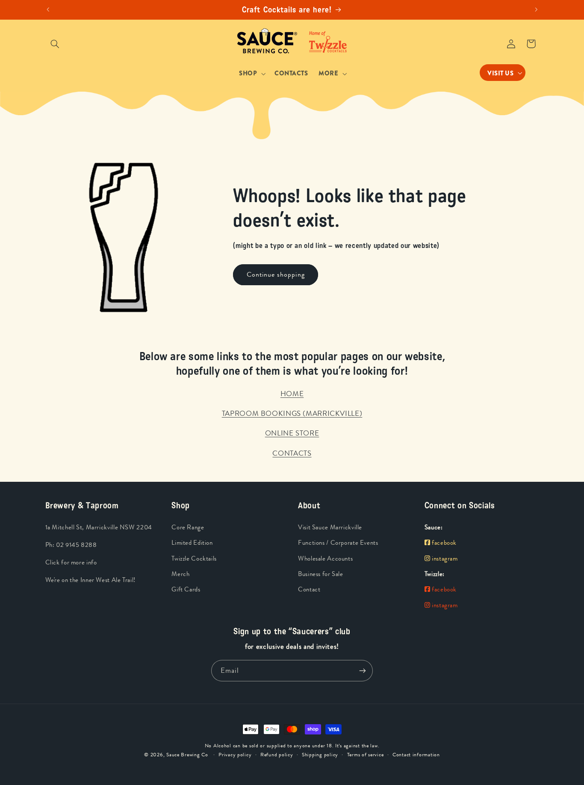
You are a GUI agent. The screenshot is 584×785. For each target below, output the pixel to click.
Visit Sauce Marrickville (330, 527)
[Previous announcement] (47, 9)
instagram (443, 558)
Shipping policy (320, 754)
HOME (292, 393)
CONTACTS (291, 453)
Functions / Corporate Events (338, 542)
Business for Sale (320, 574)
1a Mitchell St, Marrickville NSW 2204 (98, 527)
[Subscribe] (362, 670)
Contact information (416, 754)
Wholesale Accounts (325, 558)
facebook (443, 542)
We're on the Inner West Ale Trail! (90, 580)
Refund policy (276, 754)
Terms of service (365, 754)
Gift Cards (185, 589)
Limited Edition (191, 542)
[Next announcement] (536, 9)
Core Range (187, 527)
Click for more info (71, 562)
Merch (180, 574)
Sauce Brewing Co (187, 754)
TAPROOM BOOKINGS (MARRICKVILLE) (292, 413)
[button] (55, 44)
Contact (309, 589)
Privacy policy (234, 754)
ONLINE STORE (292, 433)
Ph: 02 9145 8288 (71, 544)
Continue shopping (276, 274)
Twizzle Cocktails (194, 558)
